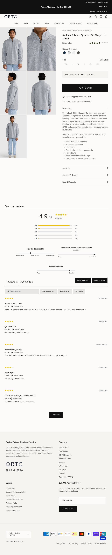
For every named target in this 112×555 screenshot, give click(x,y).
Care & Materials (69, 182)
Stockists (62, 470)
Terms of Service (100, 543)
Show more (56, 415)
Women (36, 23)
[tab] (26, 282)
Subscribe (68, 509)
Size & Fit (66, 168)
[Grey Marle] (69, 53)
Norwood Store (65, 459)
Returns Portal (11, 503)
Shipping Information (14, 507)
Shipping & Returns (70, 175)
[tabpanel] (56, 355)
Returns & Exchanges (14, 499)
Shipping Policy (86, 543)
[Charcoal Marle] (78, 53)
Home (64, 30)
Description (66, 108)
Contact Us (10, 488)
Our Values (63, 451)
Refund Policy (73, 543)
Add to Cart (85, 88)
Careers (62, 473)
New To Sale (92, 23)
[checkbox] (79, 291)
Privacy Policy (60, 543)
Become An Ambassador (15, 492)
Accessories (59, 23)
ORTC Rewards (91, 2)
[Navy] (64, 53)
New (17, 23)
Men (26, 23)
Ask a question (83, 280)
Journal (62, 462)
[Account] (89, 16)
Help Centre (103, 6)
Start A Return (103, 2)
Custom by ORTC (66, 477)
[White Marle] (74, 53)
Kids (47, 23)
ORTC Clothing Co (17, 542)
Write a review (99, 280)
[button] (56, 225)
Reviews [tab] (12, 281)
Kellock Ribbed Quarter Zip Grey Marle (80, 30)
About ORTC (64, 448)
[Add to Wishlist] (105, 37)
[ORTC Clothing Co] (10, 17)
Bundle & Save (76, 23)
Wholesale (63, 466)
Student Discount (12, 510)
